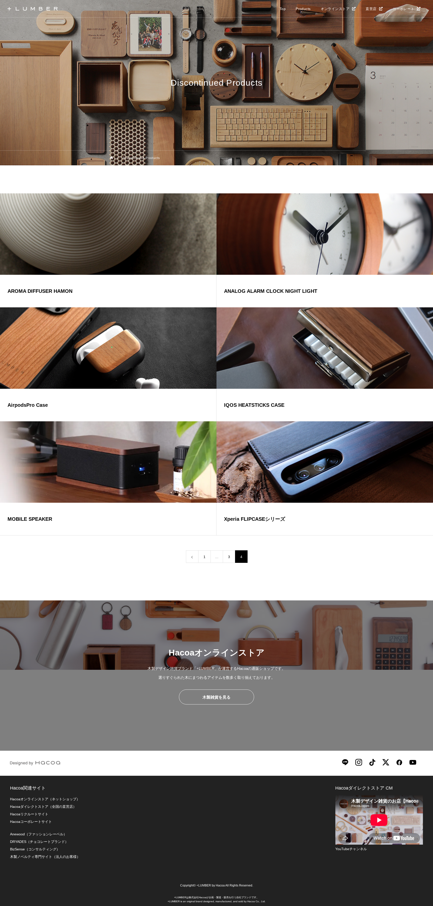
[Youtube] (412, 761)
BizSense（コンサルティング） (35, 849)
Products (303, 9)
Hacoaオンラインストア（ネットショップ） (45, 799)
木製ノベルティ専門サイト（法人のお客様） (45, 857)
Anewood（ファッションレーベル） (38, 834)
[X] (385, 761)
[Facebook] (399, 761)
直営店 (371, 9)
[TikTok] (372, 761)
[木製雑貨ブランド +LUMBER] (33, 9)
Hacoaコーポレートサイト (31, 822)
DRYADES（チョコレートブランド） (39, 842)
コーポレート (403, 9)
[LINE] (345, 761)
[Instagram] (358, 761)
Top (283, 9)
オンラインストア (335, 9)
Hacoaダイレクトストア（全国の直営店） (43, 807)
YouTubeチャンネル (351, 849)
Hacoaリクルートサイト (29, 814)
